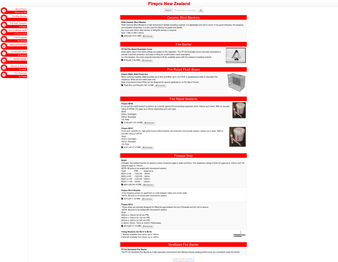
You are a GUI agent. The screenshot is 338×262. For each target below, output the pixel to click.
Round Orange (189, 261)
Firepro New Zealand (169, 3)
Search (168, 10)
